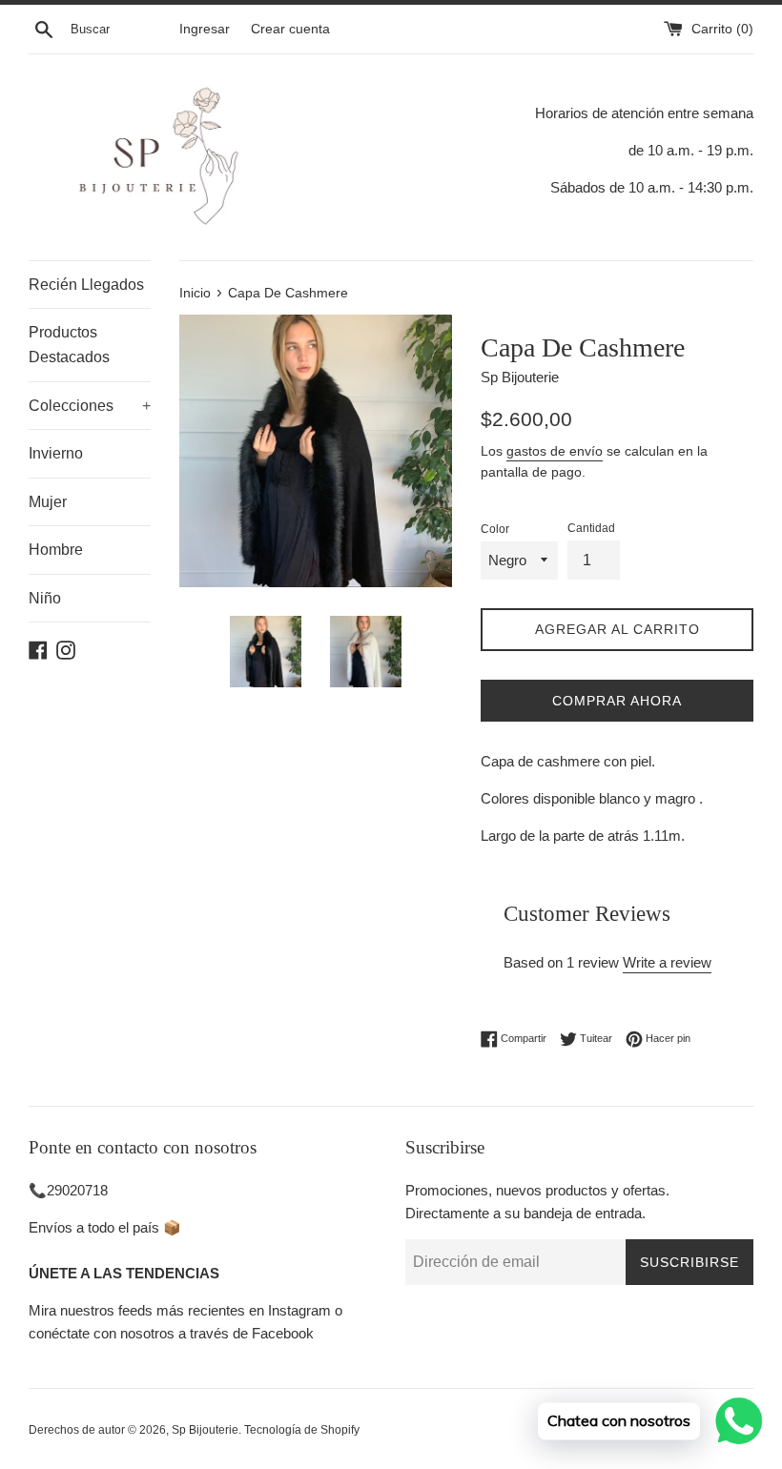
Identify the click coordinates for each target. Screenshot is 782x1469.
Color (495, 529)
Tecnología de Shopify (302, 1430)
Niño (45, 598)
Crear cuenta (290, 29)
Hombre (56, 549)
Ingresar (204, 29)
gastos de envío (554, 451)
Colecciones (90, 406)
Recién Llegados (86, 284)
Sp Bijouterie (205, 1430)
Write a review (667, 962)
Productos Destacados (69, 344)
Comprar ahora (617, 700)
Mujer (48, 502)
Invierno (56, 453)
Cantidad (591, 528)
